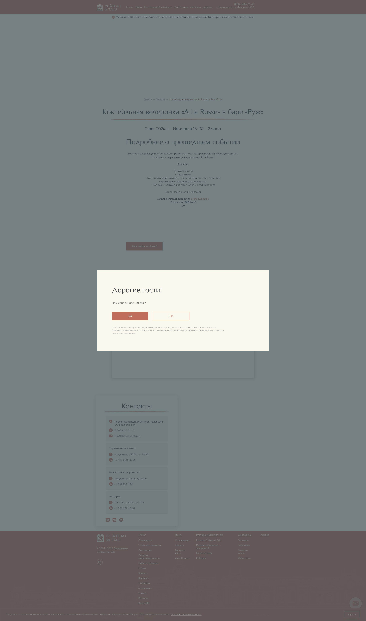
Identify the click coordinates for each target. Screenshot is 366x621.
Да (130, 316)
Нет (171, 316)
